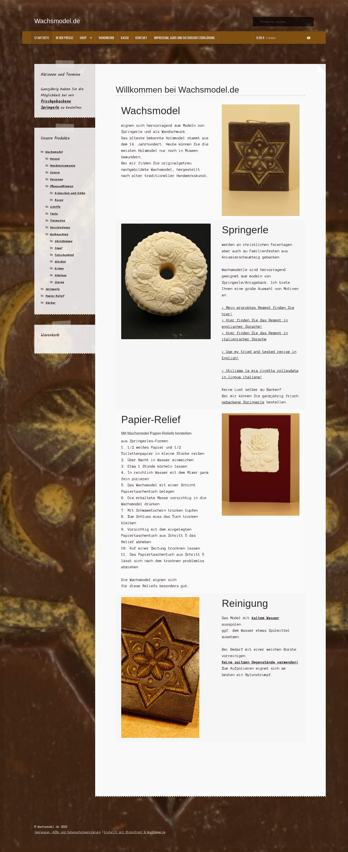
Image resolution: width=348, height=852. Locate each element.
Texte (54, 214)
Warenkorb (106, 37)
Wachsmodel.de (57, 21)
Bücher (50, 303)
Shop (83, 37)
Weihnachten (59, 234)
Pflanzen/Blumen (61, 186)
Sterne (59, 282)
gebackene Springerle (243, 402)
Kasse (125, 37)
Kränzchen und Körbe (70, 193)
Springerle (52, 289)
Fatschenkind (64, 255)
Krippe (59, 268)
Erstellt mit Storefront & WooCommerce (134, 832)
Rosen (59, 200)
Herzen (55, 159)
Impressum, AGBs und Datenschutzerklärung (184, 37)
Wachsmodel (54, 152)
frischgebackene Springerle (56, 105)
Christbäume (63, 241)
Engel (58, 248)
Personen (56, 179)
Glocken (60, 261)
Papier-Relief (54, 296)
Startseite (41, 37)
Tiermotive (57, 220)
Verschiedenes (60, 227)
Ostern (55, 172)
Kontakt (141, 37)
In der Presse (64, 37)
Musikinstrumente (62, 165)
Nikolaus (61, 275)
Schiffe (55, 207)
